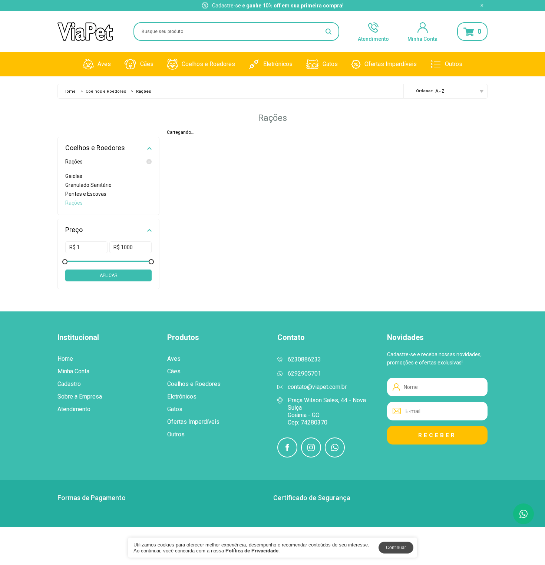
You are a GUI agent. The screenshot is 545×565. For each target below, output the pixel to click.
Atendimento (373, 38)
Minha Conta (422, 38)
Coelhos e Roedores (208, 63)
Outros (453, 63)
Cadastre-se (226, 6)
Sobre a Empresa (79, 397)
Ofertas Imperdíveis (390, 63)
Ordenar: (424, 91)
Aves (104, 63)
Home (69, 91)
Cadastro (69, 384)
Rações (74, 161)
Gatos (330, 63)
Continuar (396, 547)
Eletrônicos (278, 63)
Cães (146, 63)
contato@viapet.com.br (317, 387)
